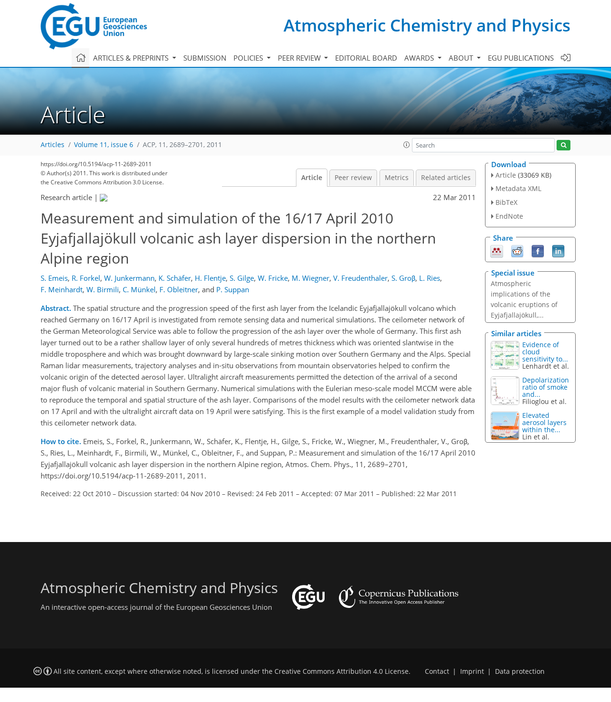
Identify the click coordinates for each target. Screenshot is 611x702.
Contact (437, 671)
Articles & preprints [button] (131, 58)
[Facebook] (537, 250)
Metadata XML (518, 188)
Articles (52, 144)
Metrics (397, 177)
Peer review (353, 177)
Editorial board (366, 58)
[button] (406, 144)
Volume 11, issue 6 (103, 144)
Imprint (472, 671)
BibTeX (506, 202)
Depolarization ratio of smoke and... (545, 387)
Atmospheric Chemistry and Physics (427, 25)
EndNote (509, 216)
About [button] (462, 58)
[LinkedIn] (558, 250)
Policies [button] (249, 58)
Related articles (446, 177)
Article (311, 177)
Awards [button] (420, 58)
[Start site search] (563, 145)
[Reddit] (517, 250)
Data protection (520, 671)
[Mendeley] (496, 250)
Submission (204, 58)
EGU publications (521, 58)
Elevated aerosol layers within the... (544, 422)
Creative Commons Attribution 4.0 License (341, 671)
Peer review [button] (300, 58)
